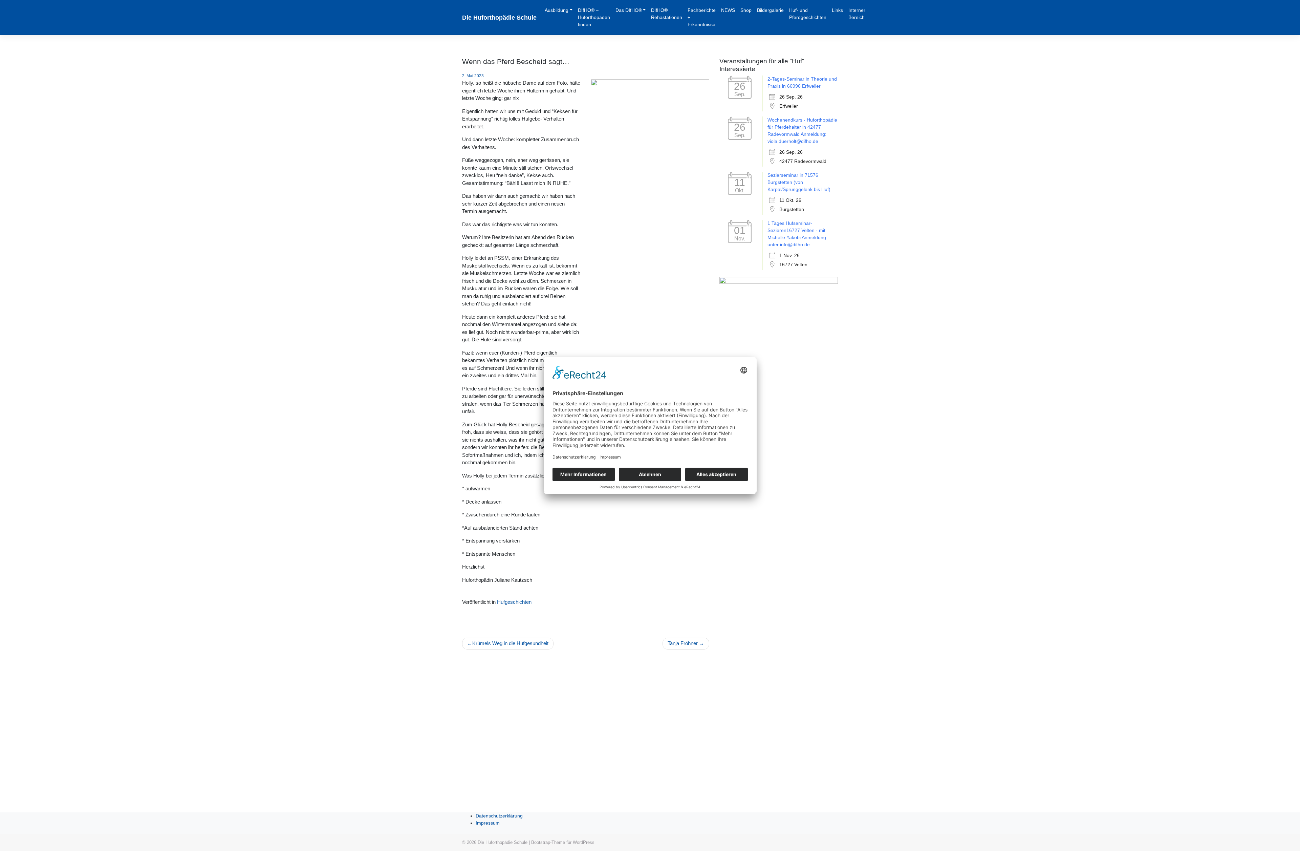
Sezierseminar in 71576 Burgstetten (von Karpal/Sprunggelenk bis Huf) (798, 182)
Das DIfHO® (628, 10)
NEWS (728, 10)
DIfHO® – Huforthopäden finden (594, 17)
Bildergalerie (770, 10)
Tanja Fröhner (683, 643)
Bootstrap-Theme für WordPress (562, 842)
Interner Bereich (856, 13)
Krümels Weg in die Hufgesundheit (510, 643)
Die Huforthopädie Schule (499, 17)
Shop (746, 10)
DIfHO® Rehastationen (666, 13)
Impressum (488, 823)
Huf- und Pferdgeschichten (807, 13)
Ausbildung (556, 10)
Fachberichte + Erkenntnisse (702, 17)
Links (837, 10)
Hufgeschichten (514, 602)
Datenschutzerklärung (499, 815)
